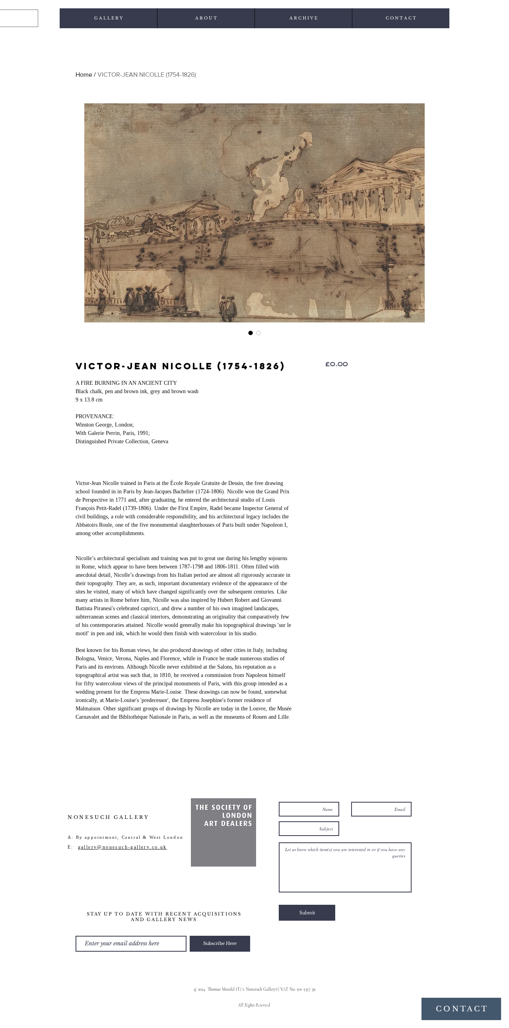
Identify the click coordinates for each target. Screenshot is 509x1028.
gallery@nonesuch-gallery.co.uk (122, 847)
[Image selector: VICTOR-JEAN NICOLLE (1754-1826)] (250, 333)
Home (84, 74)
